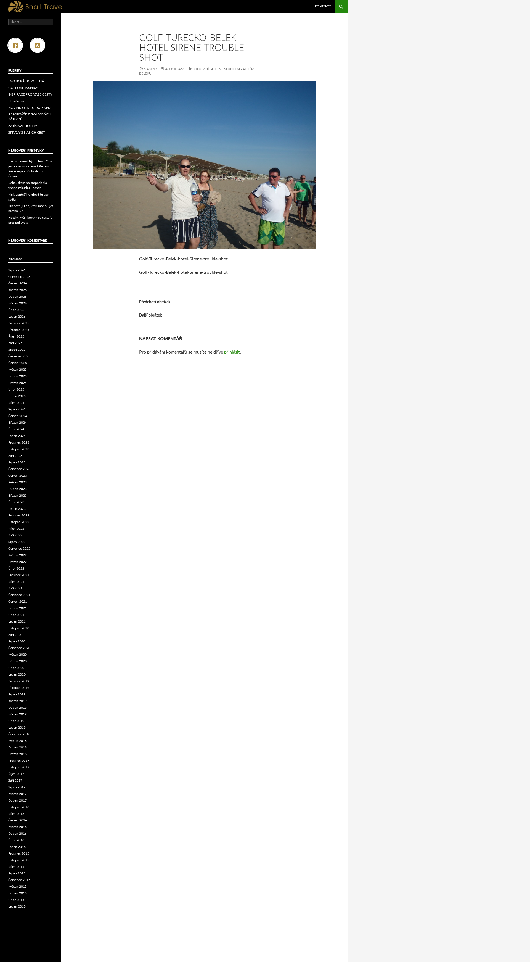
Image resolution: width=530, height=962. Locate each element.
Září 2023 (15, 455)
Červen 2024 (17, 416)
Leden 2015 (17, 906)
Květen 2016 (17, 827)
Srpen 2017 (16, 787)
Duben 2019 (17, 707)
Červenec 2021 (19, 595)
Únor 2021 (16, 614)
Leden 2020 (17, 674)
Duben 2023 (17, 489)
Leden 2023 (17, 508)
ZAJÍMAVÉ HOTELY (22, 126)
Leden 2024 (17, 435)
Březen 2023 (17, 495)
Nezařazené (16, 101)
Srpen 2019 (16, 694)
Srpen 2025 (16, 349)
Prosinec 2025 (18, 323)
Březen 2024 (17, 422)
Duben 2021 (17, 608)
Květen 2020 (17, 654)
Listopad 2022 (18, 522)
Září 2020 (15, 634)
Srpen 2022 (16, 542)
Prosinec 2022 (18, 515)
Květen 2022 (17, 555)
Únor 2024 (16, 429)
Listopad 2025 (18, 329)
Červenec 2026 (19, 276)
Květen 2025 (17, 369)
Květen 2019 (17, 701)
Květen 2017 (17, 793)
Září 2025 (15, 343)
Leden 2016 (17, 846)
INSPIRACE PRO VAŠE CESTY (30, 94)
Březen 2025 (17, 382)
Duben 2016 (17, 833)
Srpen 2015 (16, 873)
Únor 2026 (16, 310)
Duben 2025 (17, 376)
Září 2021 (15, 588)
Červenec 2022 (19, 548)
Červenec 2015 (19, 880)
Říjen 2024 (16, 402)
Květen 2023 (17, 482)
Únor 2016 (16, 840)
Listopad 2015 (18, 860)
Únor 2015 (16, 900)
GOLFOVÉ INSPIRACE (24, 87)
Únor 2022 (16, 568)
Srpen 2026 (16, 270)
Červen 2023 (17, 475)
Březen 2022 (17, 561)
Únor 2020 (16, 668)
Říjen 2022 (16, 528)
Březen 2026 (17, 303)
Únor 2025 (16, 389)
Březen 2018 (17, 754)
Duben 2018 (17, 747)
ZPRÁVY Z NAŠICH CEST (26, 132)
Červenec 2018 (19, 734)
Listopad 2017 (18, 767)
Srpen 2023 (16, 462)
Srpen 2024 (16, 409)
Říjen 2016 (16, 813)
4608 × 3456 (174, 69)
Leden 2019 (17, 727)
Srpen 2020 (16, 641)
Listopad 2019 (18, 687)
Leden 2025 (17, 396)
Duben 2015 (17, 893)
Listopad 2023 (18, 449)
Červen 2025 (17, 363)
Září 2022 (15, 535)
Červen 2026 (17, 283)
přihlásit (232, 352)
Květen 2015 (17, 886)
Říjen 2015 (16, 866)
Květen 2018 (17, 740)
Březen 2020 (17, 661)
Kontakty (323, 6)
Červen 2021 (17, 601)
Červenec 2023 (19, 469)
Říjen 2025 (16, 336)
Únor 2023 (16, 502)
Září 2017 (15, 780)
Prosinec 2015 (18, 853)
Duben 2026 (17, 296)
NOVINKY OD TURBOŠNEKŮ (30, 107)
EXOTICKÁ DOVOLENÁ (26, 81)
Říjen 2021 (16, 581)
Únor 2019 (16, 721)
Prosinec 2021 (18, 575)
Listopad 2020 (18, 628)
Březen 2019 (17, 714)
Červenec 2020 (19, 648)
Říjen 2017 (16, 774)
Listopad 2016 (18, 807)
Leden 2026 (17, 316)
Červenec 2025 (19, 356)
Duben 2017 (17, 800)
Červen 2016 (17, 820)
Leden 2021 (17, 621)
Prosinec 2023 (18, 442)
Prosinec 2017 (18, 760)
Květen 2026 (17, 290)
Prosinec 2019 (18, 681)
